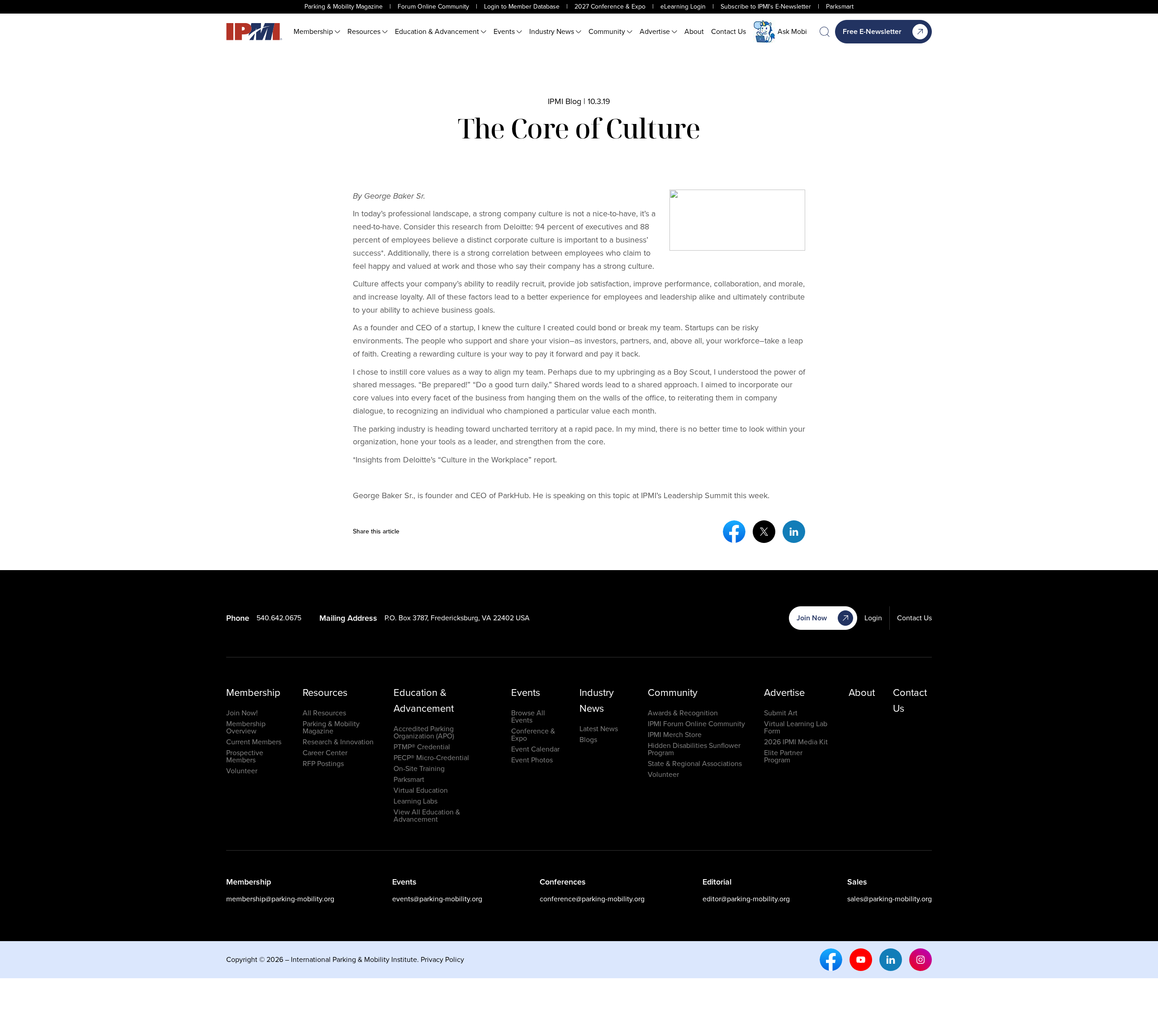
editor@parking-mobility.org (746, 899)
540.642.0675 (278, 618)
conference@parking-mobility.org (592, 899)
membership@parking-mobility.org (280, 899)
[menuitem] (317, 32)
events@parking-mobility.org (437, 899)
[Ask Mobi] (764, 31)
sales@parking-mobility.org (889, 899)
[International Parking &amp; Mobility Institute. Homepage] (254, 31)
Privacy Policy (442, 959)
